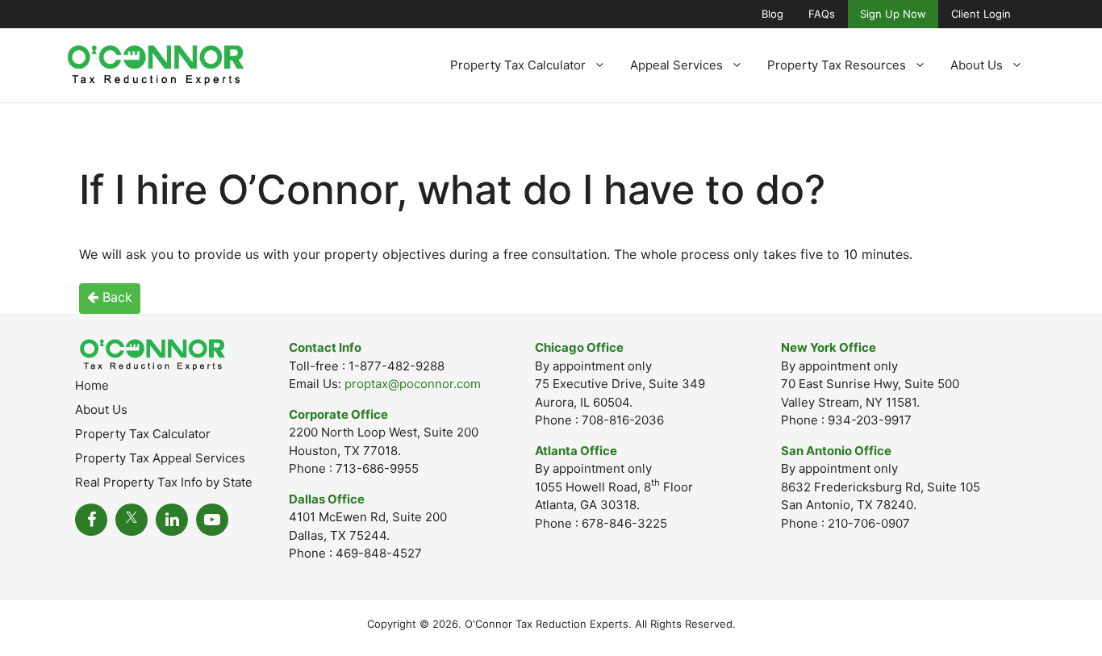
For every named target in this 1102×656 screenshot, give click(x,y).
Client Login (981, 13)
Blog (772, 13)
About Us (976, 65)
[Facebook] (91, 519)
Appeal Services (676, 65)
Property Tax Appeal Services (160, 458)
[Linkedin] (172, 519)
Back (115, 297)
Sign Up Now (893, 13)
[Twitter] (131, 519)
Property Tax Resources (836, 65)
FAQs (821, 13)
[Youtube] (212, 519)
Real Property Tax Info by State (164, 482)
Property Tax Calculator (518, 65)
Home (92, 385)
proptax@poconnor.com (412, 383)
